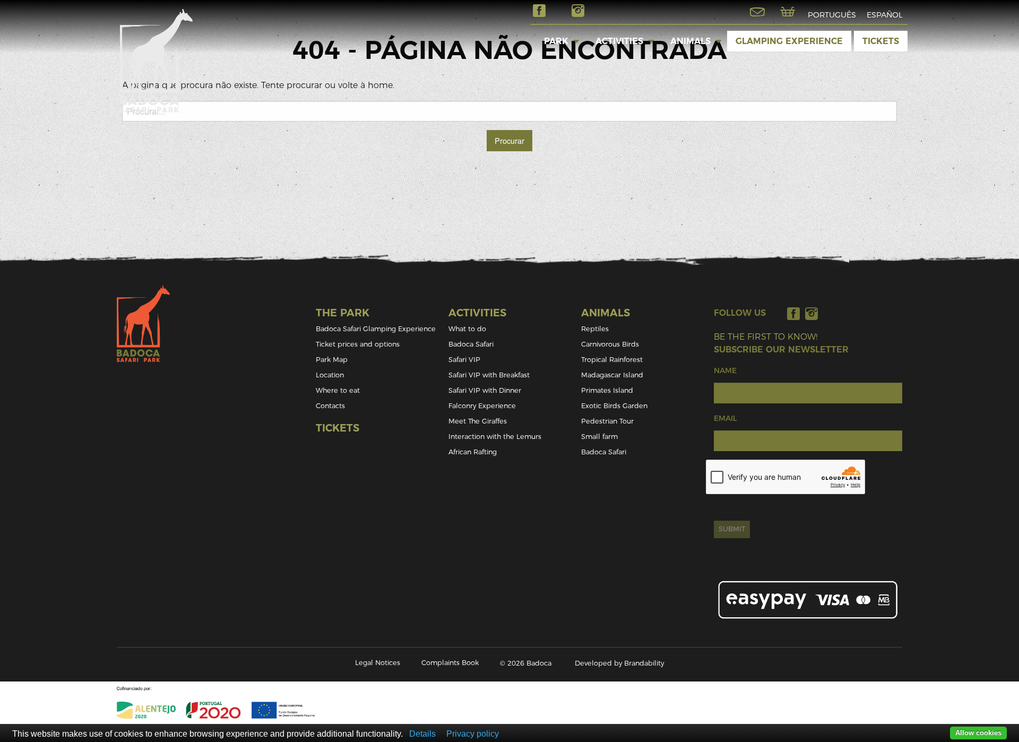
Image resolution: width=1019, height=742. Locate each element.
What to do (467, 329)
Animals (690, 41)
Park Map (332, 360)
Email (725, 418)
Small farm (599, 437)
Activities (619, 41)
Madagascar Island (612, 375)
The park (342, 313)
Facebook (539, 10)
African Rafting (472, 452)
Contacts (330, 406)
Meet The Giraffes (477, 421)
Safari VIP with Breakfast (489, 375)
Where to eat (338, 390)
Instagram (578, 10)
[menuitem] (556, 41)
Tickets (880, 41)
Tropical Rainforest (612, 360)
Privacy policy (472, 733)
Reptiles (595, 329)
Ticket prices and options (358, 344)
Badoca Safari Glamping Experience (376, 329)
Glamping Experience (789, 41)
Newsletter (757, 11)
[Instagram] (811, 313)
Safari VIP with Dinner (484, 390)
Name (725, 370)
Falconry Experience (482, 406)
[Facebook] (793, 313)
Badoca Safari (471, 344)
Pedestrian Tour (607, 421)
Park (556, 41)
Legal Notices (377, 663)
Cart (787, 11)
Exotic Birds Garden (614, 406)
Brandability (644, 663)
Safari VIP (464, 360)
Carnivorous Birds (610, 344)
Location (330, 375)
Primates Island (607, 390)
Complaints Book (450, 663)
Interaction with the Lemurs (494, 437)
